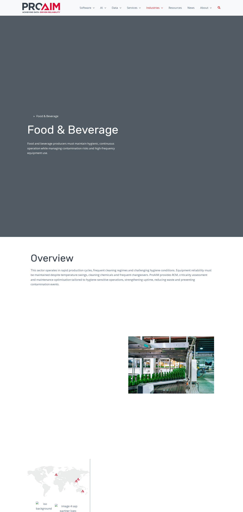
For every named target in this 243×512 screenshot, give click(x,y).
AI (101, 8)
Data (115, 8)
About (204, 8)
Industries (153, 8)
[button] (93, 8)
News (191, 8)
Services (132, 8)
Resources (175, 8)
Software (85, 8)
